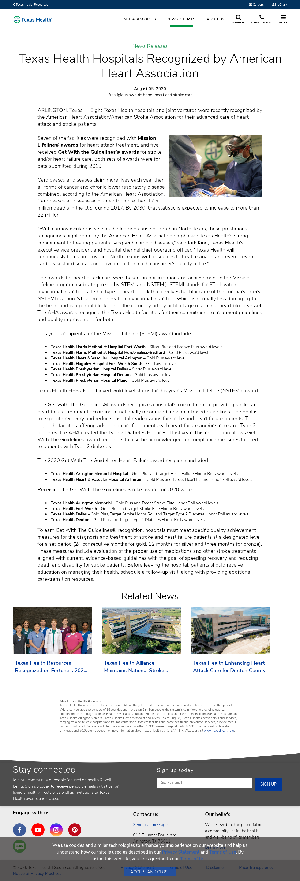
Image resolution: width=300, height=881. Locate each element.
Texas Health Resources (31, 5)
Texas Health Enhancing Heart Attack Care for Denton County (229, 667)
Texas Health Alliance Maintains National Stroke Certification (134, 667)
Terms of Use (222, 852)
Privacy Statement (180, 852)
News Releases (181, 19)
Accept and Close (150, 872)
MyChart (280, 5)
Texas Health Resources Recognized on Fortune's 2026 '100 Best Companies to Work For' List (51, 667)
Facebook (20, 826)
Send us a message (150, 825)
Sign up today (175, 770)
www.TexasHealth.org (219, 730)
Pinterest (76, 826)
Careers (258, 5)
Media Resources (140, 19)
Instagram (57, 826)
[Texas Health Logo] (33, 19)
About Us (215, 19)
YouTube (39, 826)
